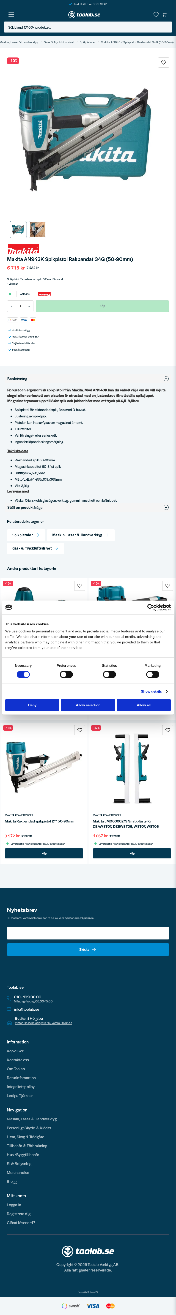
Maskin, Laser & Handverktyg (77, 535)
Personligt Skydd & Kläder (29, 1127)
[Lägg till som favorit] (156, 14)
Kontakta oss (18, 1059)
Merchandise (18, 1172)
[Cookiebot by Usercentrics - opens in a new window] (151, 607)
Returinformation (21, 1077)
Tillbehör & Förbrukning (27, 1145)
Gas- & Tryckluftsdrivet (59, 42)
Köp (44, 853)
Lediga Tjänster (20, 1095)
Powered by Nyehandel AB (88, 1292)
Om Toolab (16, 1068)
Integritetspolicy (21, 1086)
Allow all (144, 705)
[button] (167, 27)
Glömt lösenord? (21, 1222)
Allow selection (88, 705)
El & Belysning (19, 1163)
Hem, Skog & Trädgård (25, 1136)
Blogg (12, 1181)
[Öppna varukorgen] (164, 14)
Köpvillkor (15, 1051)
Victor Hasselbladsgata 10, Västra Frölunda (43, 1022)
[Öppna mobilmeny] (11, 14)
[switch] (66, 674)
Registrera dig (18, 1213)
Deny (32, 705)
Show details (151, 691)
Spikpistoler (87, 42)
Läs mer (13, 283)
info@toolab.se (26, 1009)
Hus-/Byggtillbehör (23, 1154)
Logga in (14, 1204)
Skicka (84, 949)
